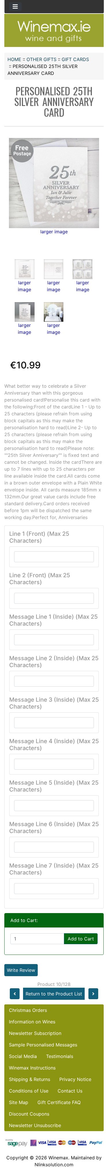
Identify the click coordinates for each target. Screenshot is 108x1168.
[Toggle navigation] (15, 6)
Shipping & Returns (29, 1079)
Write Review (21, 970)
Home (14, 59)
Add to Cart (81, 939)
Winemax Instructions (32, 1068)
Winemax (58, 1158)
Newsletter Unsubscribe (35, 1125)
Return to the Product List (54, 994)
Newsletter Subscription (35, 1033)
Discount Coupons (29, 1114)
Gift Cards (75, 59)
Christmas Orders (28, 1010)
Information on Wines (32, 1022)
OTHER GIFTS (41, 59)
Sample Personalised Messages (43, 1045)
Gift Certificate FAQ (59, 1102)
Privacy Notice (75, 1079)
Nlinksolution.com (54, 1164)
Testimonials (59, 1056)
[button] (97, 1139)
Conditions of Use (28, 1091)
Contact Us (70, 1091)
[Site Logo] (54, 31)
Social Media (23, 1056)
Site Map (18, 1102)
